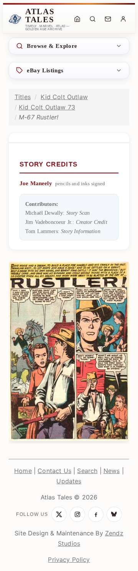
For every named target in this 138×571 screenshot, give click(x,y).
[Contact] (107, 19)
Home (23, 471)
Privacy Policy (69, 559)
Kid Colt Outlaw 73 (47, 107)
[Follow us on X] (59, 514)
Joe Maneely (36, 183)
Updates (68, 481)
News (112, 471)
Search (87, 471)
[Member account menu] (123, 19)
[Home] (77, 19)
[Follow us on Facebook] (96, 514)
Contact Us (54, 471)
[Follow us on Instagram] (77, 514)
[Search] (92, 19)
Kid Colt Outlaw (64, 97)
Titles (23, 97)
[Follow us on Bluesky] (114, 514)
